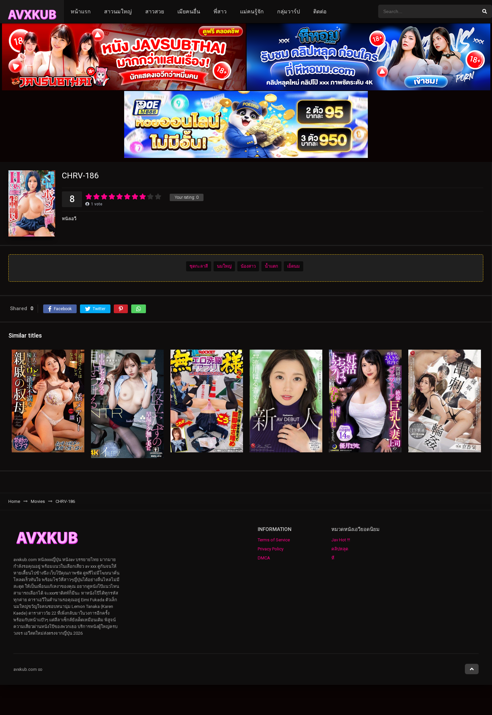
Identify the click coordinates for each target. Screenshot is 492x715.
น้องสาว (248, 266)
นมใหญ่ (224, 266)
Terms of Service (274, 539)
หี (332, 557)
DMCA (264, 557)
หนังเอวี (69, 218)
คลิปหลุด (339, 548)
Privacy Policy (270, 548)
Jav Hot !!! (340, 539)
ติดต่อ (320, 11)
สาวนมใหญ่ (118, 11)
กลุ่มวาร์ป (288, 11)
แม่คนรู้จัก (252, 11)
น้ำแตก (271, 266)
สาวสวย (154, 11)
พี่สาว (220, 11)
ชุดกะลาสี (198, 266)
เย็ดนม (293, 266)
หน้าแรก (81, 11)
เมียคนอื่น (188, 11)
